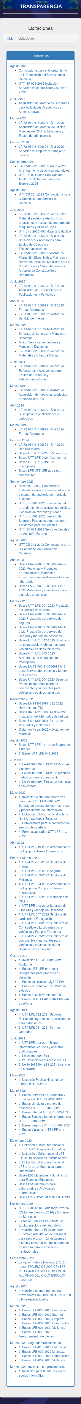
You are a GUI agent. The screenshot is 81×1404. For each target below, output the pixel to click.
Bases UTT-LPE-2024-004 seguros (43, 453)
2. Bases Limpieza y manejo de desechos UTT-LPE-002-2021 (40, 1105)
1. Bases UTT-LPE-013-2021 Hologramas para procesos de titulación (39, 972)
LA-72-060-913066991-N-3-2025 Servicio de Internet (41, 316)
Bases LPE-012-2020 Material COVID (44, 1197)
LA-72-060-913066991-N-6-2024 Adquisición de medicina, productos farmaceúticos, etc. (43, 394)
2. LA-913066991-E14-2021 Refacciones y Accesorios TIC (43, 1057)
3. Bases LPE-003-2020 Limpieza (42, 1319)
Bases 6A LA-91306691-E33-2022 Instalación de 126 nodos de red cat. (44, 714)
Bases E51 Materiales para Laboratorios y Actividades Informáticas (37, 1188)
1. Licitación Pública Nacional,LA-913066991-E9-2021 (41, 1081)
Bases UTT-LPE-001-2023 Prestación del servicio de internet (44, 607)
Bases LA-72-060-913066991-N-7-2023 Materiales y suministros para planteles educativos (43, 590)
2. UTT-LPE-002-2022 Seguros (40, 871)
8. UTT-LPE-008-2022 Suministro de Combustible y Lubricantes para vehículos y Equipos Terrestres (44, 927)
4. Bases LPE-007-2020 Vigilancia (42, 1360)
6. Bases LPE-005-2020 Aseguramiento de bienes (36, 1334)
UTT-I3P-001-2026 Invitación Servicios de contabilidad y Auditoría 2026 (43, 87)
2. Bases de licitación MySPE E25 (42, 981)
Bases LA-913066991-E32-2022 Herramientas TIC (41, 705)
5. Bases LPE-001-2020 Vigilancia (42, 1327)
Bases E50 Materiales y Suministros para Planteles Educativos (43, 1177)
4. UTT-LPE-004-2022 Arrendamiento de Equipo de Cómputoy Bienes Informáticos (44, 888)
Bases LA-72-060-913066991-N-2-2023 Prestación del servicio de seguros (42, 618)
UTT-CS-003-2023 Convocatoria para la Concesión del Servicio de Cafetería (44, 548)
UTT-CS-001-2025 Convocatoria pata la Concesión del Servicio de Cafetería (44, 198)
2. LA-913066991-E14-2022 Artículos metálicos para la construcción (44, 775)
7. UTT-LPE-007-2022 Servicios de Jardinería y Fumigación (43, 916)
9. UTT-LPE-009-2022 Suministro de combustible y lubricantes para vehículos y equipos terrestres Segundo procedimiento (44, 942)
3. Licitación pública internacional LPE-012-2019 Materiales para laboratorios (41, 1166)
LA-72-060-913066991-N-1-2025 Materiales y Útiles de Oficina (41, 353)
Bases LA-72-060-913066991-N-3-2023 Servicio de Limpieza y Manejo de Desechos (43, 670)
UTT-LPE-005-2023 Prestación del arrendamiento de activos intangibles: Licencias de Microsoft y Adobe (44, 507)
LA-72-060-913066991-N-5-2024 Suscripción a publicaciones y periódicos (41, 413)
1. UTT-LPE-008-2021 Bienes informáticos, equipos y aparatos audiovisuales (41, 1046)
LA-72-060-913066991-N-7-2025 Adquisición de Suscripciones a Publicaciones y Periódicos (41, 289)
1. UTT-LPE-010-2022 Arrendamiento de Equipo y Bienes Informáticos (44, 849)
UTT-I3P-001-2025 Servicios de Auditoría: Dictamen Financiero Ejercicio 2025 (40, 179)
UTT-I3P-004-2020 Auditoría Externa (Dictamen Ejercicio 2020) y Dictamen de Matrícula (44, 1212)
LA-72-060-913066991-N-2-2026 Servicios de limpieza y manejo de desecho (42, 150)
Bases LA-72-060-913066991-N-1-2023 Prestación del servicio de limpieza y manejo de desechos (42, 631)
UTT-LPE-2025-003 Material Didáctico (45, 231)
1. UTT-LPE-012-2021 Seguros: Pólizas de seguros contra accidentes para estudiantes (44, 1018)
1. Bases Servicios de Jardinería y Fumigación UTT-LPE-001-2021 (42, 1097)
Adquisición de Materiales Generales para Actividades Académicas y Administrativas (44, 107)
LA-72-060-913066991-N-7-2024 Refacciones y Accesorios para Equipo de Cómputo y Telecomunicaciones (41, 372)
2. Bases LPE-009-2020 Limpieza (42, 1351)
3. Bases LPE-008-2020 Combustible (44, 1356)
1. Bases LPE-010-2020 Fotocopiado (44, 1347)
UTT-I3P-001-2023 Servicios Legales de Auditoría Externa (44, 531)
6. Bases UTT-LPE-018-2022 (38, 753)
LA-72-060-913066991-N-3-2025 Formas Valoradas (41, 307)
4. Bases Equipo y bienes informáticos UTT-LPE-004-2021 (45, 1118)
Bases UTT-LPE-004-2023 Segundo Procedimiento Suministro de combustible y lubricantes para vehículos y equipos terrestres (43, 685)
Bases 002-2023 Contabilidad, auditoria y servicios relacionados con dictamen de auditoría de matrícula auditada (44, 492)
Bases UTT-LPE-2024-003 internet (42, 457)
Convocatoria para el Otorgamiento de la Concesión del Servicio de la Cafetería (43, 74)
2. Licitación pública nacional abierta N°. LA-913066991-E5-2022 (43, 816)
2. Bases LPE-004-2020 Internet (41, 1314)
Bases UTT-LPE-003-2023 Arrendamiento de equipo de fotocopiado (38, 657)
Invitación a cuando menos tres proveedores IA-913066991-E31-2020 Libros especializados (45, 1294)
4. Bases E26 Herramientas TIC (40, 994)
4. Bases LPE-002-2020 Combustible (44, 1323)
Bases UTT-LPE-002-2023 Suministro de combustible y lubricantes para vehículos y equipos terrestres (44, 644)
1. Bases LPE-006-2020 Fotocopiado (44, 1310)
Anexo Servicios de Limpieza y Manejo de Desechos (39, 344)
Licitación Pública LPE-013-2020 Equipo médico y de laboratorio (41, 1223)
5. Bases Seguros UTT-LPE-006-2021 (45, 1125)
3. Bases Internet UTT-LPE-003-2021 (44, 1112)
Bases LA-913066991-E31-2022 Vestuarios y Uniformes (41, 722)
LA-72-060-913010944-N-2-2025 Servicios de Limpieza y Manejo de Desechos (42, 333)
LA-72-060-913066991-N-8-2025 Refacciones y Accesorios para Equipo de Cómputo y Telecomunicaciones (41, 242)
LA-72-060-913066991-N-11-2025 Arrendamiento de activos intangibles (44, 168)
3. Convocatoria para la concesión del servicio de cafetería (44, 825)
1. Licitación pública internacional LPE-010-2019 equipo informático (42, 1147)
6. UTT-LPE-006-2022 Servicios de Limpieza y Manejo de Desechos (43, 907)
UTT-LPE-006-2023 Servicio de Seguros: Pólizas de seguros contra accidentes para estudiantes (43, 520)
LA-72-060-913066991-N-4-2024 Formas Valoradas (41, 431)
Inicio (10, 38)
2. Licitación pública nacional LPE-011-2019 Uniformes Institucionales (43, 1155)
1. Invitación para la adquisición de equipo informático (42, 1373)
